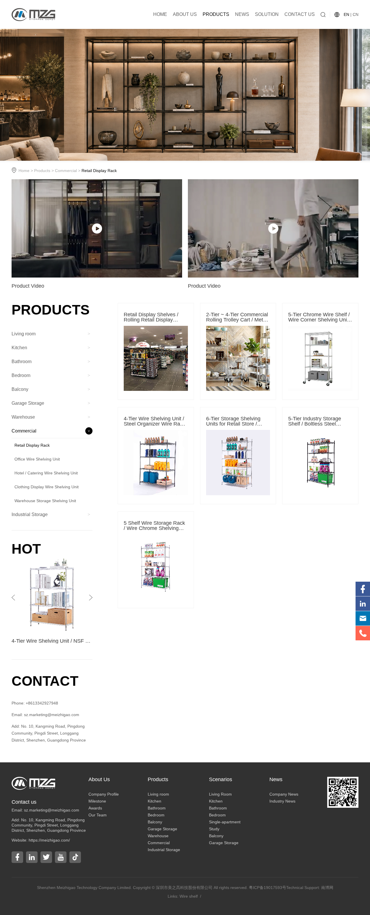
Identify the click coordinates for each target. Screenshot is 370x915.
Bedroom (156, 815)
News (242, 14)
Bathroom (157, 808)
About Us (185, 14)
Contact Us (299, 14)
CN (355, 14)
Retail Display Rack (99, 170)
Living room (158, 794)
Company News (283, 794)
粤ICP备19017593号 (267, 887)
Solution (267, 14)
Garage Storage (162, 829)
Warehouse (158, 835)
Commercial (66, 170)
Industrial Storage (164, 849)
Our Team (97, 815)
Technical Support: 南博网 (309, 887)
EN (346, 14)
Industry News (282, 801)
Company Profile (103, 794)
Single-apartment (224, 822)
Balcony (155, 822)
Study (214, 829)
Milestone (97, 801)
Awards (95, 808)
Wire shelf (189, 896)
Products (216, 14)
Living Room (220, 794)
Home (160, 14)
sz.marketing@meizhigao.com (51, 810)
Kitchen (154, 801)
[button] (90, 597)
